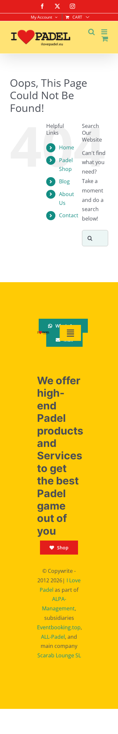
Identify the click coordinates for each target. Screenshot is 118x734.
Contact (68, 215)
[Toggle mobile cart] (105, 38)
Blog (64, 181)
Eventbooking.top (59, 627)
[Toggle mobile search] (91, 31)
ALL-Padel (53, 636)
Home (66, 147)
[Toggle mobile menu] (104, 31)
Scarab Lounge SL (59, 655)
